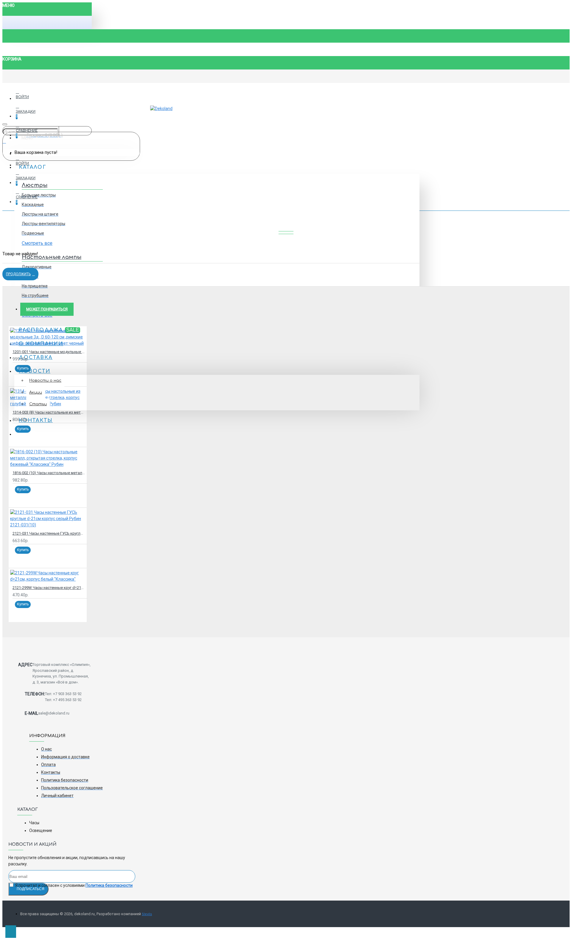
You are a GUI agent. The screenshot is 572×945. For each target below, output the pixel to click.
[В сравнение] (26, 376)
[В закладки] (19, 376)
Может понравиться (47, 309)
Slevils (147, 914)
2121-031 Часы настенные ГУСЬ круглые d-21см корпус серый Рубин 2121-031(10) (49, 533)
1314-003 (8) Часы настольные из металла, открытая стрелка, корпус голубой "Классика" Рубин (49, 412)
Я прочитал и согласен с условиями (73, 885)
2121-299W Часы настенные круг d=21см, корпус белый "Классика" (49, 587)
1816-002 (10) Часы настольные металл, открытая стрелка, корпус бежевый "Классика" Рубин (49, 473)
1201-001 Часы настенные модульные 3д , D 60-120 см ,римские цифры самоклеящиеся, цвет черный (49, 351)
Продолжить (18, 274)
